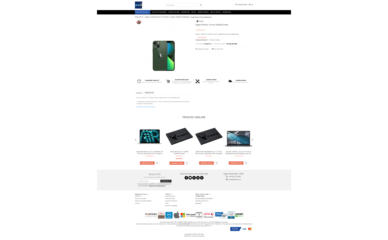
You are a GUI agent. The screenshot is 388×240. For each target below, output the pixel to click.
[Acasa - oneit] (145, 5)
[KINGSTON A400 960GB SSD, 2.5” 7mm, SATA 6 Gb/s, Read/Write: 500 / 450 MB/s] (209, 136)
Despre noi (185, 12)
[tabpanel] (163, 47)
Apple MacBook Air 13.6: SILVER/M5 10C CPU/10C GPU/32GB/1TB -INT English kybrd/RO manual (149, 152)
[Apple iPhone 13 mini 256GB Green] (163, 47)
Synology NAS (173, 12)
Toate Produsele (142, 12)
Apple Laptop (215, 12)
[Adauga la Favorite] (157, 163)
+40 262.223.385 (234, 176)
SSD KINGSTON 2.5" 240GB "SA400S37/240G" (179, 152)
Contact (137, 203)
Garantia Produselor (171, 201)
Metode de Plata (170, 196)
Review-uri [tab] (149, 92)
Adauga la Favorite (203, 49)
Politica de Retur (170, 198)
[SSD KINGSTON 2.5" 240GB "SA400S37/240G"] (179, 136)
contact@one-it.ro (234, 179)
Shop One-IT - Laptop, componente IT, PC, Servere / (152, 17)
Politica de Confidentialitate (157, 186)
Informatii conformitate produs (145, 107)
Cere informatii (218, 49)
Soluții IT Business (159, 12)
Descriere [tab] (139, 93)
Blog (194, 12)
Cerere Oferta (203, 12)
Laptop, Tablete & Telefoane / (180, 17)
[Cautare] (201, 5)
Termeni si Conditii (140, 198)
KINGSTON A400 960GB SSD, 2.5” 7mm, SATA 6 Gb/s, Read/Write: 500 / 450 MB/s (209, 152)
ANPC (167, 203)
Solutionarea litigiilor (171, 205)
